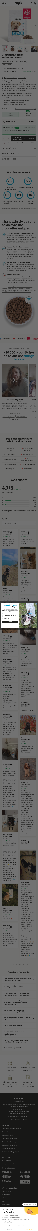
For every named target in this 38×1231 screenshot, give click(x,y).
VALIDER (10, 621)
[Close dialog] (36, 604)
